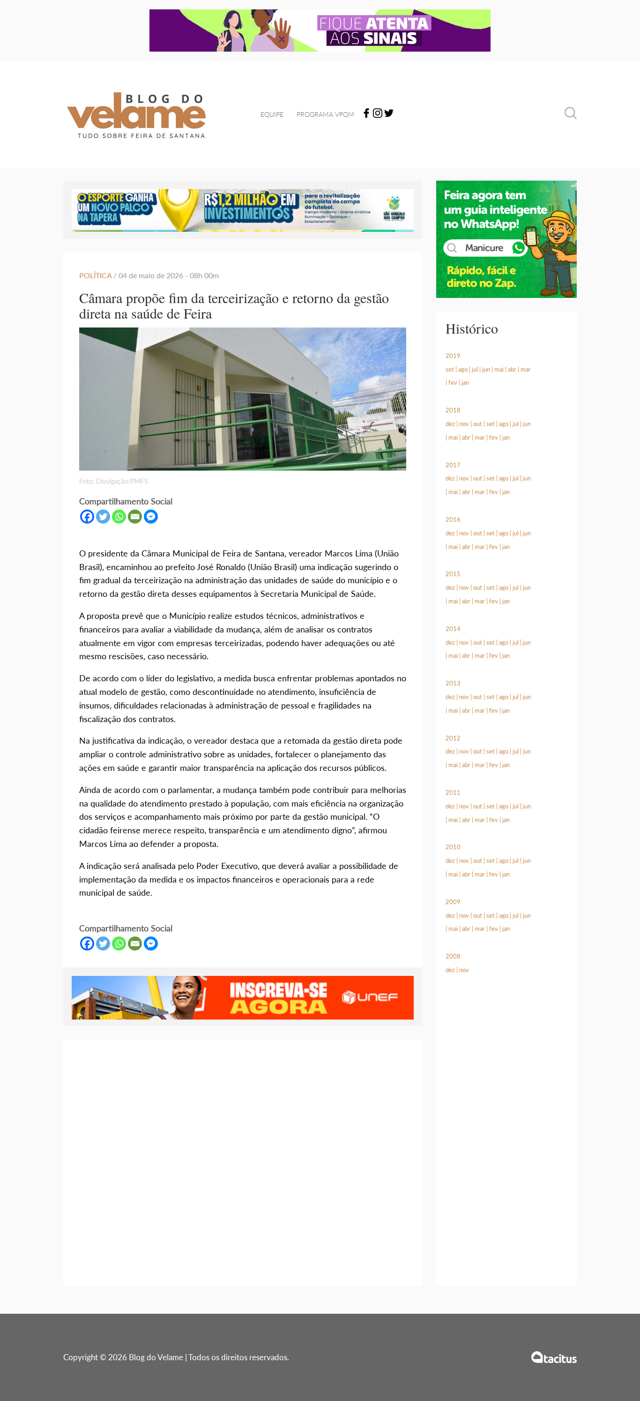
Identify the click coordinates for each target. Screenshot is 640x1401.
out (477, 423)
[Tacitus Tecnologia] (554, 1357)
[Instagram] (377, 115)
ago (463, 369)
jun (486, 369)
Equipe (271, 114)
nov (464, 423)
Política (95, 275)
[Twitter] (388, 115)
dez (450, 423)
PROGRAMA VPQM (325, 114)
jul (475, 369)
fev (452, 382)
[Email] (135, 517)
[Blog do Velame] (136, 150)
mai (499, 369)
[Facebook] (366, 115)
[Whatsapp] (119, 517)
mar (526, 369)
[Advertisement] (506, 1141)
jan (465, 382)
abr (512, 369)
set (450, 369)
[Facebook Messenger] (151, 517)
